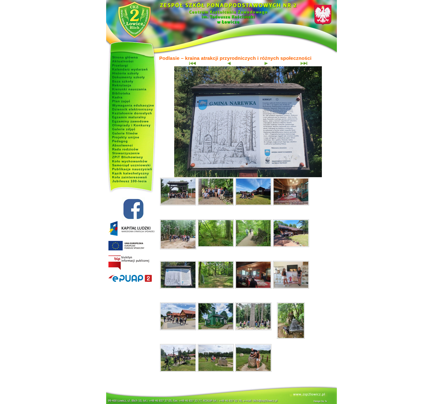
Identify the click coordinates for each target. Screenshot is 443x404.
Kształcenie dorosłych (132, 113)
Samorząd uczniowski (131, 165)
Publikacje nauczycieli (132, 169)
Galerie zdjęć (123, 129)
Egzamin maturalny (129, 117)
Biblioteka (121, 93)
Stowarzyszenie (126, 153)
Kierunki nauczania (129, 89)
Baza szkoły (122, 81)
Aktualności (123, 61)
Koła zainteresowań (129, 177)
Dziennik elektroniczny (132, 109)
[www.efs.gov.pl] (131, 235)
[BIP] (133, 262)
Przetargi (120, 65)
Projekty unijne (125, 137)
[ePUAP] (133, 278)
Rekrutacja (121, 85)
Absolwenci (122, 145)
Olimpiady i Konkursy (131, 125)
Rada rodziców (125, 149)
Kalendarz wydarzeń (130, 69)
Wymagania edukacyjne (133, 105)
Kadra (117, 97)
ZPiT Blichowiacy (127, 157)
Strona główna (125, 57)
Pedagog (120, 141)
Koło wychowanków (129, 161)
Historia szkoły (125, 73)
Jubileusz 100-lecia (129, 181)
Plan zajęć (121, 101)
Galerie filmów (125, 133)
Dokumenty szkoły (128, 77)
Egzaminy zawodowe (130, 121)
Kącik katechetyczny (130, 173)
